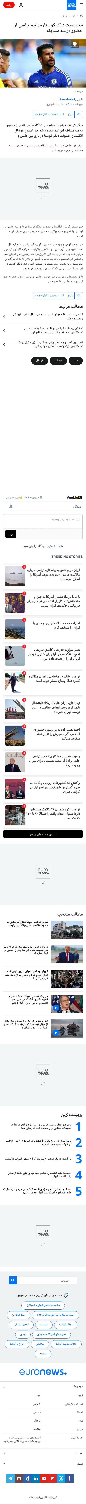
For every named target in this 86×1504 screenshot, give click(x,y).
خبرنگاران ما (77, 1437)
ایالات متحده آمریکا (66, 1344)
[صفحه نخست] (81, 16)
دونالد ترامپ (65, 1324)
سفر (81, 1420)
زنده (8, 4)
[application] (43, 63)
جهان (38, 1395)
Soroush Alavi (67, 100)
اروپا (80, 1395)
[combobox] (43, 1280)
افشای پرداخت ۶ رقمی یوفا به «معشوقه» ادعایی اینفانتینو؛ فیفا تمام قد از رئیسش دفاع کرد (53, 331)
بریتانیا (58, 360)
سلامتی (40, 1344)
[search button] (13, 1280)
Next (80, 1412)
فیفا (76, 360)
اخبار (74, 16)
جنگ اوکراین (18, 1315)
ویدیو (80, 1429)
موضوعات (77, 1386)
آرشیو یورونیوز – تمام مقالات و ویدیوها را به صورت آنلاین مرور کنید (22, 1439)
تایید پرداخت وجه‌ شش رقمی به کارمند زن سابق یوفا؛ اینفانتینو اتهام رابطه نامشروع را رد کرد (50, 345)
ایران (23, 1334)
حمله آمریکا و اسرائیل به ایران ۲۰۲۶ (55, 1315)
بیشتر (80, 1464)
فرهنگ (37, 1420)
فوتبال (39, 360)
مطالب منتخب (70, 914)
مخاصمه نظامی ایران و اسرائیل (43, 1305)
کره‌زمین (36, 1404)
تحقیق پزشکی (21, 1324)
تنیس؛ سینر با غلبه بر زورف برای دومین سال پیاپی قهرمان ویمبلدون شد (48, 317)
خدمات (79, 1453)
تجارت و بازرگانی (74, 1404)
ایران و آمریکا (17, 1344)
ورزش (64, 16)
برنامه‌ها (37, 1429)
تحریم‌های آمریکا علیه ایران (51, 1334)
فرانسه (44, 1324)
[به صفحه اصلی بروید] (71, 5)
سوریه (43, 1353)
